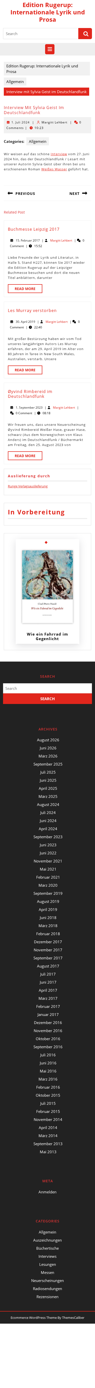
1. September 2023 (29, 407)
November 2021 (48, 860)
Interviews (47, 1256)
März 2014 (48, 1135)
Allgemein (15, 81)
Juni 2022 (48, 852)
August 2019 (48, 901)
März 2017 (48, 998)
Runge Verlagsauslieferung (28, 486)
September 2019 (48, 893)
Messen (47, 1272)
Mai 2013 (48, 1151)
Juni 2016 (48, 1062)
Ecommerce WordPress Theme (34, 1317)
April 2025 (48, 788)
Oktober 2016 (48, 1038)
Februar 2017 (48, 1006)
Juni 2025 (48, 780)
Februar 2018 (48, 933)
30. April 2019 (25, 322)
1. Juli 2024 (20, 122)
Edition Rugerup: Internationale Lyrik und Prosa (47, 12)
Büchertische (47, 1248)
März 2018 (48, 925)
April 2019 (48, 909)
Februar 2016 (48, 1087)
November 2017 (48, 949)
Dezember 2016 (48, 1022)
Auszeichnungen (47, 1240)
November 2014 (48, 1119)
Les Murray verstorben (32, 310)
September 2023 (48, 836)
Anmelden (47, 1191)
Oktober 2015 (48, 1095)
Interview (59, 154)
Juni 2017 (48, 982)
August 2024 (48, 804)
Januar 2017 (48, 1014)
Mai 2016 (48, 1070)
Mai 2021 (48, 869)
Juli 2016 (48, 1054)
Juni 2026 (48, 747)
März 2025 (48, 796)
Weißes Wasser (54, 169)
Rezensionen (47, 1296)
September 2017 (48, 957)
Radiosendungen (47, 1288)
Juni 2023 (48, 844)
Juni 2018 (48, 917)
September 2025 (48, 764)
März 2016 (48, 1079)
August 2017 (48, 965)
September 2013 (48, 1143)
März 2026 (48, 755)
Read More (28, 289)
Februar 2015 (48, 1111)
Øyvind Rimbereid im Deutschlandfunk (30, 394)
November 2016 (48, 1030)
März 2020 (48, 885)
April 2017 (48, 990)
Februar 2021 (48, 877)
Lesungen (47, 1264)
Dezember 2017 (48, 941)
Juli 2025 (48, 772)
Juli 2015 (48, 1103)
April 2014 (48, 1127)
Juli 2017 (48, 974)
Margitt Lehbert (54, 122)
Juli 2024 (48, 812)
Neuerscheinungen (47, 1280)
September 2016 (48, 1046)
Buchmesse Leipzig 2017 (34, 229)
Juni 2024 (48, 820)
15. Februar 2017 (28, 240)
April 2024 (48, 828)
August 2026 (48, 739)
